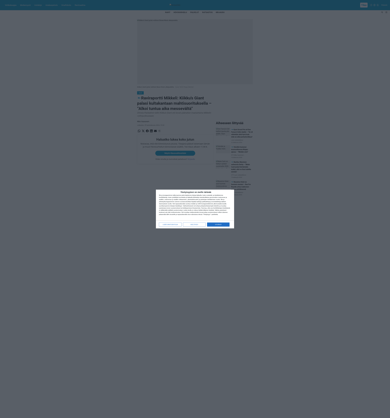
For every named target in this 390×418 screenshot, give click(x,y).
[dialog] (195, 209)
